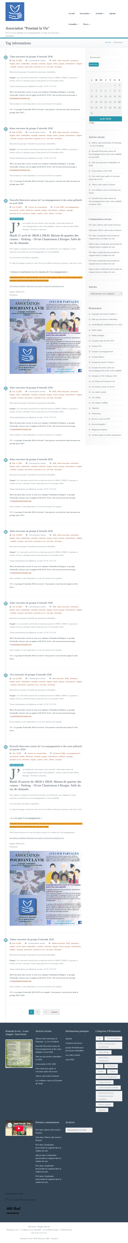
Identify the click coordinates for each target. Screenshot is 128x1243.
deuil (18, 64)
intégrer (79, 64)
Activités (99, 13)
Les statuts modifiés (100, 403)
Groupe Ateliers (98, 357)
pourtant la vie (39, 67)
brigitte (12, 64)
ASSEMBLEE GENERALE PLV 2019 (107, 325)
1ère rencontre (58, 678)
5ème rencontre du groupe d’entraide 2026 (31, 387)
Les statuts (96, 397)
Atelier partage (103, 1052)
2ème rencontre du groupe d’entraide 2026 (31, 602)
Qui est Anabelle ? (99, 424)
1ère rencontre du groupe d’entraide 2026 (31, 674)
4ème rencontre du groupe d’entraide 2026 (31, 459)
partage (70, 210)
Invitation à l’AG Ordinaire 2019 (104, 376)
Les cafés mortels (99, 392)
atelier (22, 210)
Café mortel (111, 1066)
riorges (33, 213)
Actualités (72, 24)
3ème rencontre (64, 535)
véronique (58, 67)
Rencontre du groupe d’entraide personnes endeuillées (105, 1096)
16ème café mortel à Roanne (109, 225)
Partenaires (96, 413)
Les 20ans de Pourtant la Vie (103, 381)
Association (84, 13)
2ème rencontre (64, 607)
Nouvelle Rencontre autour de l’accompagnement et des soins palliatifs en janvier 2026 (105, 201)
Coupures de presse (74, 1043)
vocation (58, 213)
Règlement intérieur (100, 430)
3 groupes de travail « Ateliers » (104, 314)
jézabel (13, 67)
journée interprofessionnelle (108, 1088)
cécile (18, 946)
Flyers (85, 24)
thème (51, 213)
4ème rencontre (64, 463)
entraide (34, 64)
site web (50, 67)
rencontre (26, 213)
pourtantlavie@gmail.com (20, 98)
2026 (54, 61)
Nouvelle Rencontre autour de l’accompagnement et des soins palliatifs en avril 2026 (105, 154)
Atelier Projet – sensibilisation (103, 1059)
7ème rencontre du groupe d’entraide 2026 (31, 56)
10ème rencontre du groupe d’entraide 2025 (32, 939)
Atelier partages (98, 335)
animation (74, 61)
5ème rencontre (63, 392)
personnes (29, 67)
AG (99, 1038)
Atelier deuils (97, 330)
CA (99, 1066)
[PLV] (5, 57)
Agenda (112, 13)
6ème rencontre (64, 132)
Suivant (54, 1012)
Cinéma (112, 1071)
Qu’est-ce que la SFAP (101, 419)
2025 (68, 943)
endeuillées (25, 64)
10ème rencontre (58, 943)
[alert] (64, 1199)
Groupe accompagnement (102, 351)
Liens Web (70, 1059)
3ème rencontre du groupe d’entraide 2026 (31, 531)
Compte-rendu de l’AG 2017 (103, 341)
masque (21, 67)
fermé (55, 64)
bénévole (29, 210)
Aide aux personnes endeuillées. (105, 319)
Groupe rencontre (16, 219)
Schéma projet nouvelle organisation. (107, 435)
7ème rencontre (64, 61)
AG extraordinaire (113, 1038)
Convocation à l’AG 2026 (102, 171)
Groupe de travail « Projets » (103, 362)
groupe (61, 64)
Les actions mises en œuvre (103, 387)
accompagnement (72, 207)
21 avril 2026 (59, 207)
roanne (39, 213)
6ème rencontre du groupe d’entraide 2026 (31, 128)
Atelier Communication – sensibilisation (107, 1045)
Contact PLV (97, 346)
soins (46, 213)
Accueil (71, 13)
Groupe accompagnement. (108, 1077)
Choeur (101, 1071)
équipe (49, 64)
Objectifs (95, 408)
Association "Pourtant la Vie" (27, 28)
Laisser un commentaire (37, 207)
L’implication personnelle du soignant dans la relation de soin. (48, 1148)
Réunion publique (104, 1105)
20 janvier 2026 (59, 753)
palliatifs (62, 210)
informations (70, 64)
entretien (42, 64)
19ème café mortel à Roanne (103, 185)
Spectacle (102, 1110)
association (14, 210)
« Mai (91, 123)
